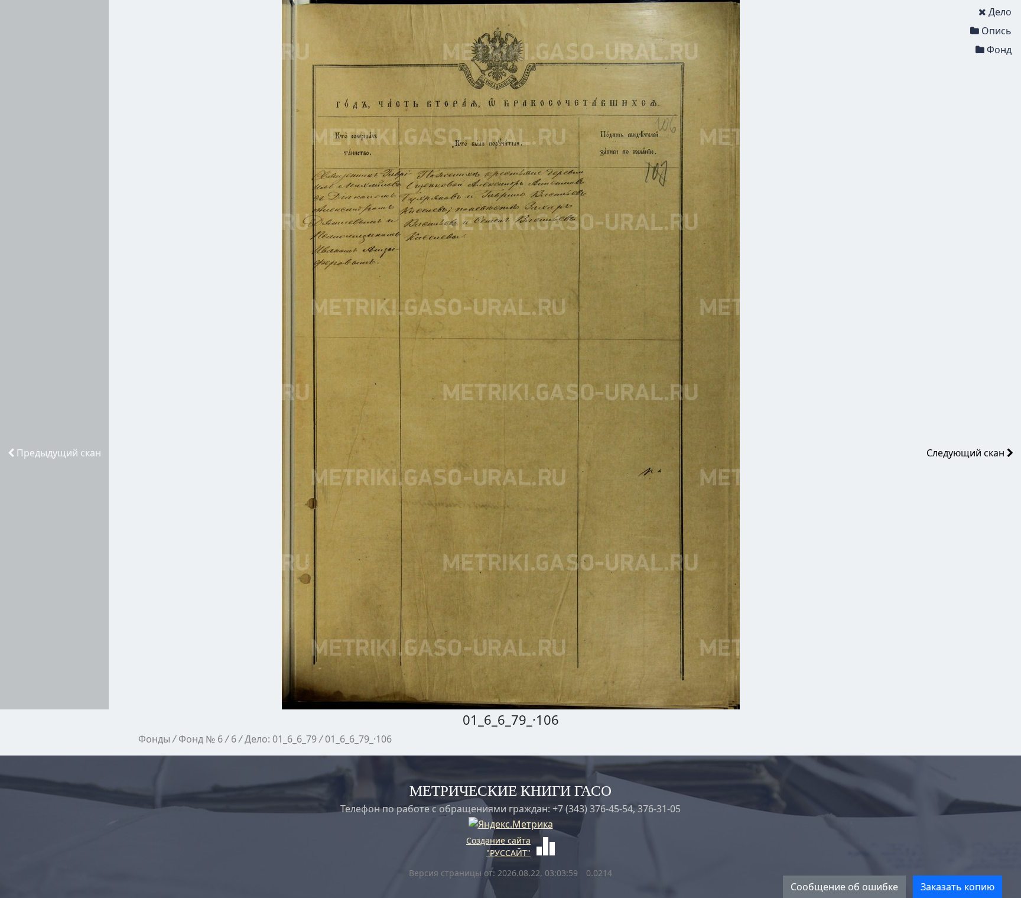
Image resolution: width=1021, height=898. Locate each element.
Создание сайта (498, 840)
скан (59, 452)
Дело (1000, 11)
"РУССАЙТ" (508, 852)
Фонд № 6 (200, 738)
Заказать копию (957, 886)
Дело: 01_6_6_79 (281, 738)
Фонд (999, 49)
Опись (996, 30)
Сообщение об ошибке (844, 886)
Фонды (154, 738)
